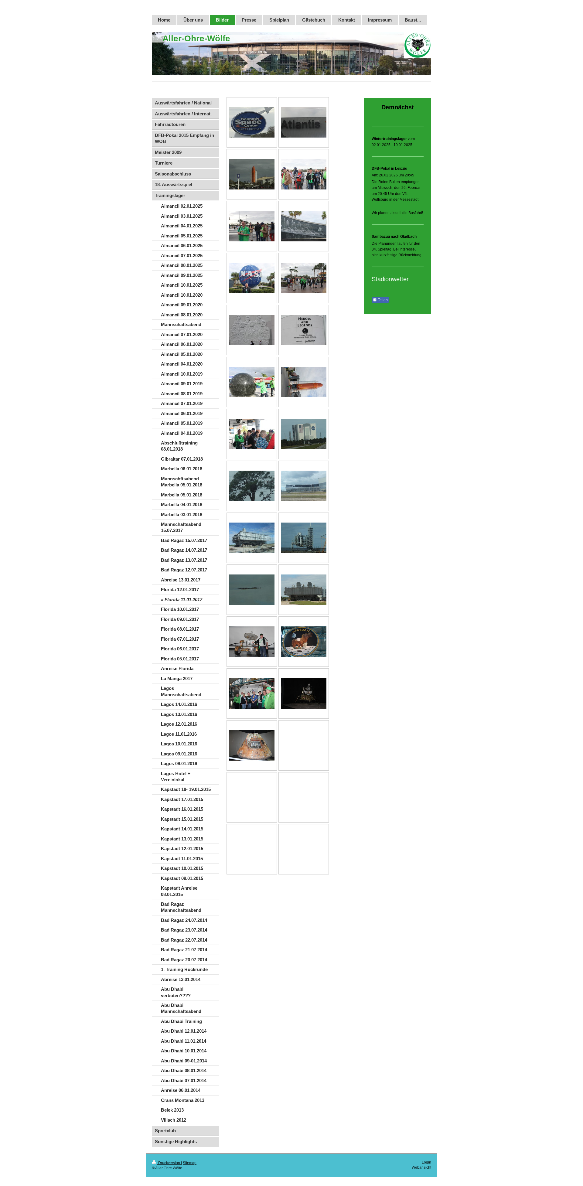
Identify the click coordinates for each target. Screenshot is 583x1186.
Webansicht (421, 1167)
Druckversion (169, 1163)
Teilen (382, 300)
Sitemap (189, 1163)
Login (426, 1162)
